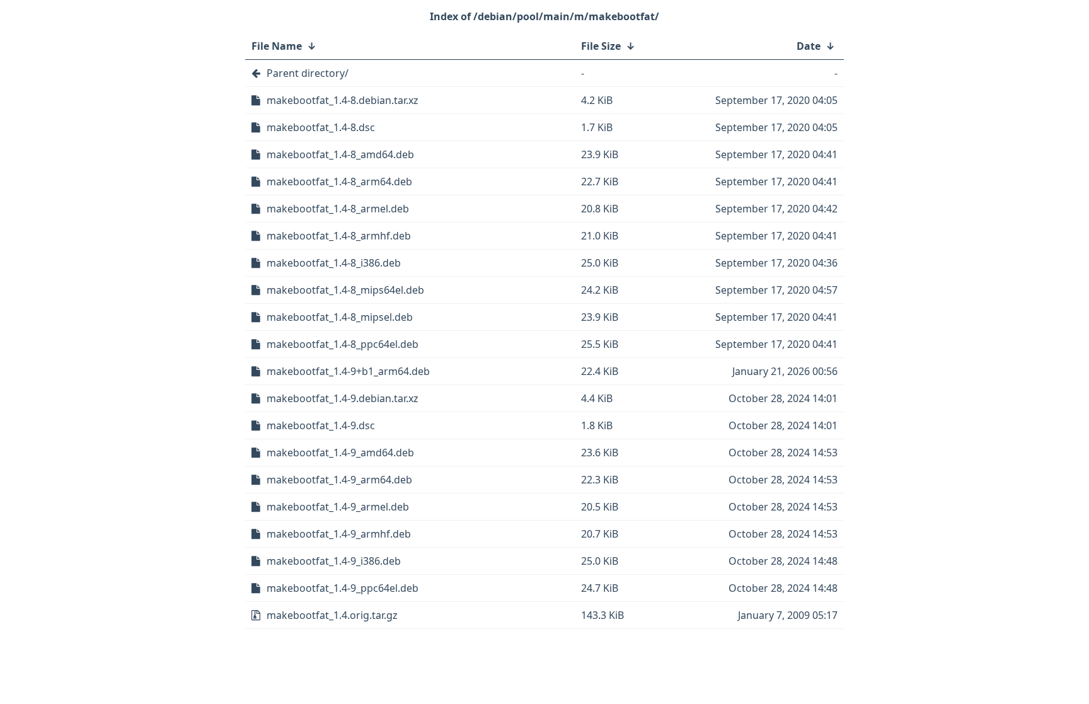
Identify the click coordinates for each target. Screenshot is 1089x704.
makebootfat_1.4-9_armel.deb (338, 507)
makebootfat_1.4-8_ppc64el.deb (342, 344)
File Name (276, 46)
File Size (601, 46)
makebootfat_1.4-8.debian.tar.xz (342, 100)
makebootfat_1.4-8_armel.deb (338, 209)
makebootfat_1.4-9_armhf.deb (339, 534)
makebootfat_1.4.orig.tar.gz (332, 615)
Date (809, 46)
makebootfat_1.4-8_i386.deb (334, 263)
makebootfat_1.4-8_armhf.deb (339, 236)
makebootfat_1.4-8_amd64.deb (340, 154)
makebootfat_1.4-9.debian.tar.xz (342, 398)
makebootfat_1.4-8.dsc (321, 127)
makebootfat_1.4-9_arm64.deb (339, 480)
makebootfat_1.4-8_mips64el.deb (345, 290)
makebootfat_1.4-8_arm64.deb (339, 181)
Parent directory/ (308, 73)
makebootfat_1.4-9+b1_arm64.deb (348, 371)
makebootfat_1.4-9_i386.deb (334, 561)
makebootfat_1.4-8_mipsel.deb (340, 317)
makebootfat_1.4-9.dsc (321, 425)
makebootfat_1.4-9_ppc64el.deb (342, 588)
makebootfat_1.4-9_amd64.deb (340, 452)
